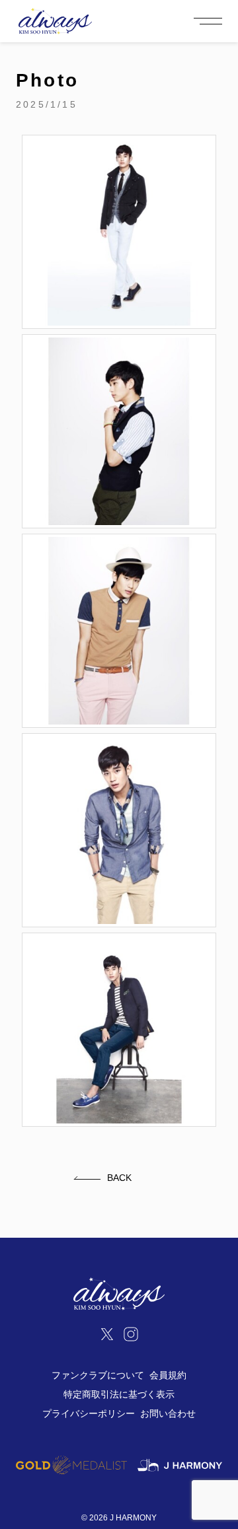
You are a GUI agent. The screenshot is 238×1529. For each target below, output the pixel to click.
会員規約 (167, 1375)
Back (119, 1177)
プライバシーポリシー (88, 1413)
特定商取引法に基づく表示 (119, 1394)
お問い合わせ (168, 1413)
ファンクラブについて (98, 1375)
